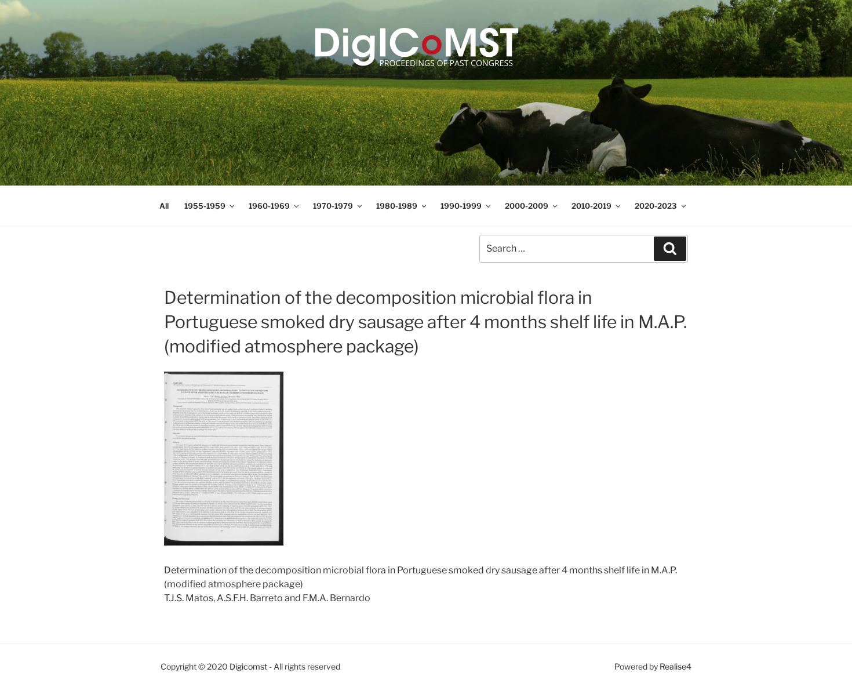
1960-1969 (269, 205)
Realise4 (675, 666)
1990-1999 (461, 205)
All (164, 205)
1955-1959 (204, 205)
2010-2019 (591, 205)
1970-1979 (333, 205)
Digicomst (248, 666)
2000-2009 (526, 205)
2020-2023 (656, 205)
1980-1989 (396, 205)
